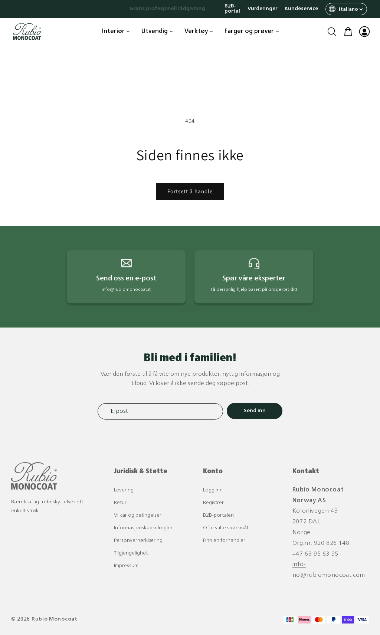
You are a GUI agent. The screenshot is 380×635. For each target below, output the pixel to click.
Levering (124, 490)
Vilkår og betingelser (137, 515)
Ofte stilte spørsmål (225, 528)
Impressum (126, 566)
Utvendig (154, 31)
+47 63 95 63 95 (315, 554)
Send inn (255, 411)
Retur (120, 503)
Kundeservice (301, 8)
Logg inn (213, 490)
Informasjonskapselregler (143, 528)
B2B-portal (232, 9)
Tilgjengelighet (131, 553)
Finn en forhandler (224, 540)
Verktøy (196, 31)
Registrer (213, 503)
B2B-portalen (218, 515)
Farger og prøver (249, 31)
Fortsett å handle (190, 191)
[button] (331, 31)
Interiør (113, 31)
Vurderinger (262, 8)
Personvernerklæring (138, 540)
